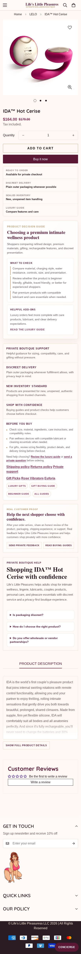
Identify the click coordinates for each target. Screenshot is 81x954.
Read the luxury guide (27, 329)
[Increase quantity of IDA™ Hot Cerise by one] (73, 135)
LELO (33, 14)
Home (18, 14)
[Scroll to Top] (74, 933)
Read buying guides (58, 545)
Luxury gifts (17, 486)
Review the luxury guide (45, 456)
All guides (41, 494)
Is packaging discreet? (28, 614)
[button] (73, 5)
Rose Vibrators (32, 478)
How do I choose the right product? (37, 626)
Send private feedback (24, 545)
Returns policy (41, 466)
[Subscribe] (73, 843)
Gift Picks (13, 478)
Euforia (49, 478)
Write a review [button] (41, 782)
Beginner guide (18, 494)
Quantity (9, 135)
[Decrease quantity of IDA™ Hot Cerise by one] (23, 135)
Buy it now (40, 159)
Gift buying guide (43, 486)
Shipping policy (18, 466)
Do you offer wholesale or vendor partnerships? (34, 640)
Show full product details (26, 745)
